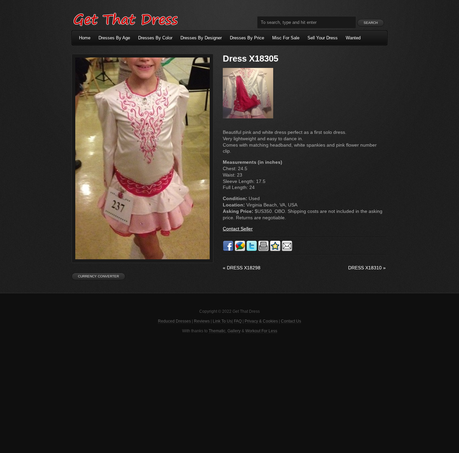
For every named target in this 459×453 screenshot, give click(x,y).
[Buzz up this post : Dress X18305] (240, 250)
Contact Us (291, 321)
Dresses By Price (247, 37)
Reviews (202, 321)
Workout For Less (261, 331)
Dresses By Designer (201, 37)
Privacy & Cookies (261, 321)
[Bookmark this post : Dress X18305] (275, 250)
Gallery (234, 331)
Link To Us (222, 321)
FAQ (238, 321)
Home (84, 37)
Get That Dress (125, 18)
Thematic (217, 331)
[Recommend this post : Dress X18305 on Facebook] (228, 250)
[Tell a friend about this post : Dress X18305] (287, 250)
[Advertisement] (229, 392)
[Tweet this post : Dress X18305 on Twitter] (251, 250)
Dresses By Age (114, 37)
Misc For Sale (285, 37)
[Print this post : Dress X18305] (263, 250)
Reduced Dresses (174, 321)
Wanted (353, 37)
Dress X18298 (241, 267)
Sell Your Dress (322, 37)
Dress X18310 (367, 267)
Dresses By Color (155, 37)
